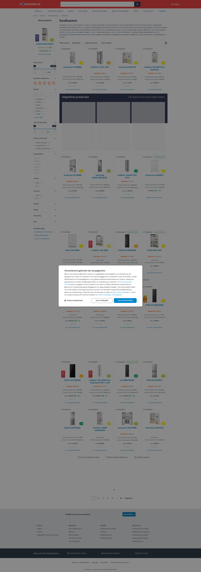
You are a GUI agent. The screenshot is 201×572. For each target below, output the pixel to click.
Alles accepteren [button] (125, 300)
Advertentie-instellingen (121, 292)
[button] (73, 300)
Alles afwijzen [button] (102, 300)
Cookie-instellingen (104, 295)
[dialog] (100, 286)
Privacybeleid (117, 295)
